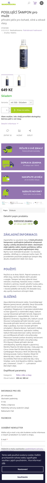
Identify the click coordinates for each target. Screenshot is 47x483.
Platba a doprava (8, 405)
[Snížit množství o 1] (10, 111)
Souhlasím (22, 477)
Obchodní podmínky (9, 398)
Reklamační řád (7, 411)
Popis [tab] (5, 210)
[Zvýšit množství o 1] (10, 108)
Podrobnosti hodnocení (32, 30)
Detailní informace (8, 123)
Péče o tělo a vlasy (23, 375)
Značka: (10, 33)
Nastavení (23, 469)
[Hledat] (29, 3)
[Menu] (41, 3)
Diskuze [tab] (12, 210)
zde (3, 463)
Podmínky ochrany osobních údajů (15, 408)
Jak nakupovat (6, 395)
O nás (3, 402)
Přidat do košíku (23, 110)
